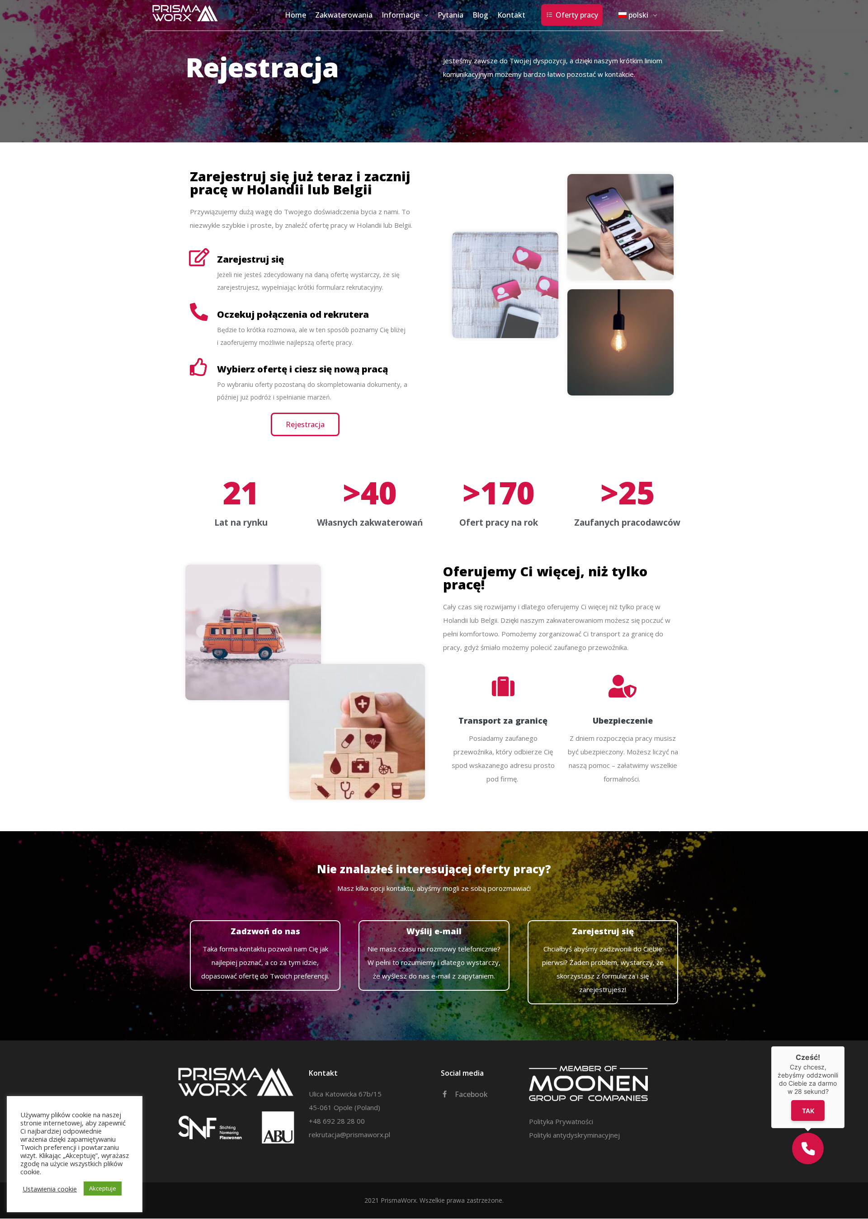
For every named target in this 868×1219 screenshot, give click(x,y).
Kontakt (511, 15)
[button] (808, 1148)
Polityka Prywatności (561, 1121)
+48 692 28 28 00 (337, 1120)
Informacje (401, 15)
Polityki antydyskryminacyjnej (574, 1134)
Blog (480, 15)
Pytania (450, 15)
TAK (808, 1110)
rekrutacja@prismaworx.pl (349, 1134)
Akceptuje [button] (102, 1188)
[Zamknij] (844, 1046)
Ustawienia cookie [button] (50, 1189)
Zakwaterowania (344, 15)
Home (295, 15)
